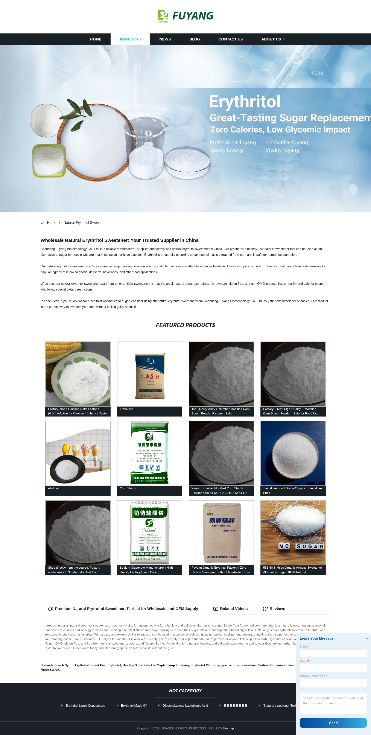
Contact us (230, 39)
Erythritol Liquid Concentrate (85, 705)
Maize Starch (50, 669)
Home (95, 39)
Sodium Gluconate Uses (276, 665)
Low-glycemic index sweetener (234, 665)
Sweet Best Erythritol (105, 665)
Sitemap (228, 728)
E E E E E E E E (235, 705)
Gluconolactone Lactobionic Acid (185, 705)
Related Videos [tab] (234, 609)
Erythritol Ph (201, 665)
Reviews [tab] (277, 609)
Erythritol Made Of (134, 705)
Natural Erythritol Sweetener (85, 222)
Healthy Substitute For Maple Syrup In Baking (156, 665)
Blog (194, 39)
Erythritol (82, 665)
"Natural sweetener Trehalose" (284, 705)
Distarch (47, 665)
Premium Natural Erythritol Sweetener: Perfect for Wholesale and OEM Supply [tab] (126, 609)
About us (271, 39)
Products (130, 39)
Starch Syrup (64, 665)
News (165, 39)
